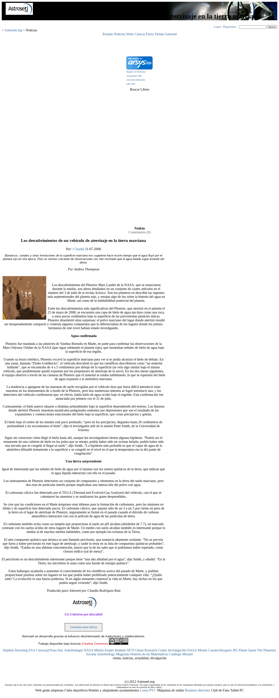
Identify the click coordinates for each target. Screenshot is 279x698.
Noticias (119, 34)
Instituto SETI (124, 650)
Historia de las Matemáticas (149, 654)
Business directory (197, 690)
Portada (107, 34)
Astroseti (171, 34)
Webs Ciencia (135, 34)
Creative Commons (95, 643)
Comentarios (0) (139, 232)
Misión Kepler (104, 650)
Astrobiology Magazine (113, 654)
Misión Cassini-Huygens (215, 650)
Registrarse (229, 26)
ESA (32, 650)
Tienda (159, 34)
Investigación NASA (182, 650)
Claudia (78, 249)
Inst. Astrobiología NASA (75, 650)
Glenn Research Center (151, 650)
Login (217, 26)
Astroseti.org (13, 30)
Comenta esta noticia (83, 627)
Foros (150, 34)
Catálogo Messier (181, 654)
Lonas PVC (148, 690)
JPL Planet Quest (244, 650)
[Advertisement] (139, 46)
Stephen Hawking (15, 650)
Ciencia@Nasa (46, 650)
